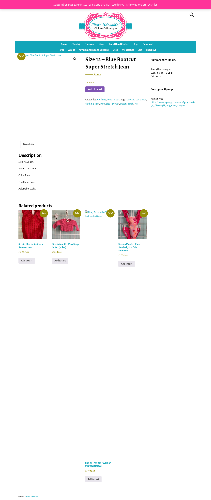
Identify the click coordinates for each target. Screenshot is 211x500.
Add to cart (95, 89)
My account (128, 50)
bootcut (131, 99)
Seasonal (147, 44)
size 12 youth (112, 103)
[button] (75, 59)
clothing (89, 103)
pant (102, 103)
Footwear (90, 44)
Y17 (136, 103)
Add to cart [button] (26, 260)
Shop (115, 50)
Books (63, 44)
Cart (140, 50)
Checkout (151, 50)
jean (97, 103)
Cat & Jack (141, 99)
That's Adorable (31, 497)
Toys (136, 44)
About (71, 50)
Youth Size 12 (114, 99)
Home (61, 50)
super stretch (126, 103)
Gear (102, 44)
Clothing (76, 44)
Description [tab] (29, 144)
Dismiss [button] (153, 4)
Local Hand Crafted (119, 44)
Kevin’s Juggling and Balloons (94, 50)
